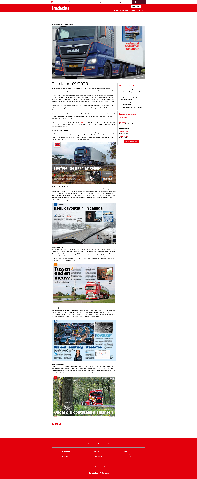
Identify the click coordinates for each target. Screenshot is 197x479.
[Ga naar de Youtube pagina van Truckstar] (103, 443)
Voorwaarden (127, 466)
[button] (139, 2)
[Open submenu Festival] (136, 10)
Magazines (59, 24)
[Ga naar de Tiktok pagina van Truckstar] (88, 443)
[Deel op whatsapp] (59, 424)
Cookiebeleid (121, 466)
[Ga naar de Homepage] (60, 8)
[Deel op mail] (56, 424)
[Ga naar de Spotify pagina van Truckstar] (108, 443)
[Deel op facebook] (53, 424)
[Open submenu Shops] (144, 10)
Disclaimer (98, 466)
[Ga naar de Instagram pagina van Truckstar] (93, 443)
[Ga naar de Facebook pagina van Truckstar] (98, 443)
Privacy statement (105, 466)
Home (53, 24)
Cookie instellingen (114, 466)
